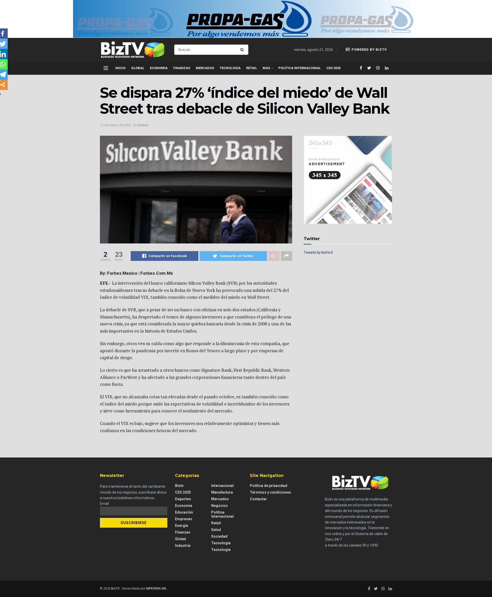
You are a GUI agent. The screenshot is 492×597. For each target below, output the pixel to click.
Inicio (120, 68)
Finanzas (181, 68)
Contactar (258, 499)
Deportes (183, 499)
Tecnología (230, 68)
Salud (216, 530)
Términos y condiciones (270, 492)
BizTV (115, 588)
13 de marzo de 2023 (115, 125)
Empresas (183, 519)
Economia (183, 506)
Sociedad (219, 536)
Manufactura (222, 492)
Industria (182, 545)
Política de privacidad (268, 486)
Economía (159, 68)
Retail (251, 68)
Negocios (219, 506)
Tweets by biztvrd (318, 252)
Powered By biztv (369, 49)
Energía (181, 526)
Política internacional (299, 68)
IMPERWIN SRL (156, 588)
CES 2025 (333, 68)
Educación (184, 512)
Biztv (179, 486)
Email (104, 504)
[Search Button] (243, 50)
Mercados (205, 68)
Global (137, 68)
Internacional (222, 486)
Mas (266, 68)
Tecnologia (221, 543)
